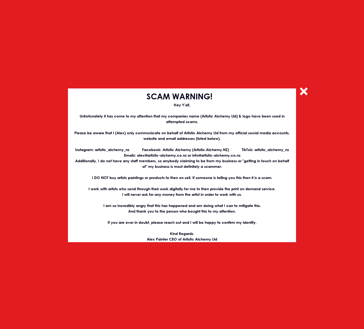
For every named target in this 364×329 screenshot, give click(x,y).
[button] (304, 91)
